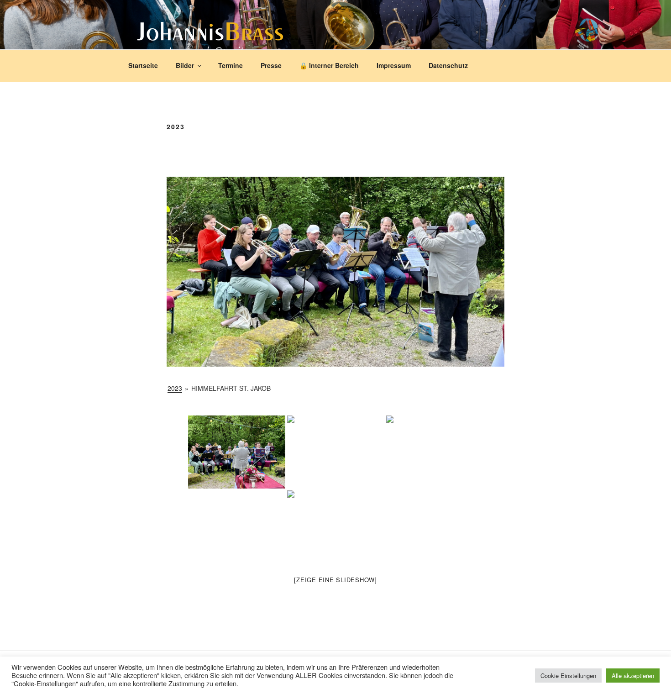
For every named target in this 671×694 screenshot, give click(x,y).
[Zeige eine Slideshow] (335, 579)
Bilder (185, 65)
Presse (271, 65)
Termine (230, 65)
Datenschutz (448, 65)
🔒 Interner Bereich (329, 65)
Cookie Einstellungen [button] (568, 675)
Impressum (394, 65)
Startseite (143, 65)
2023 (175, 388)
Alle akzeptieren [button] (633, 675)
